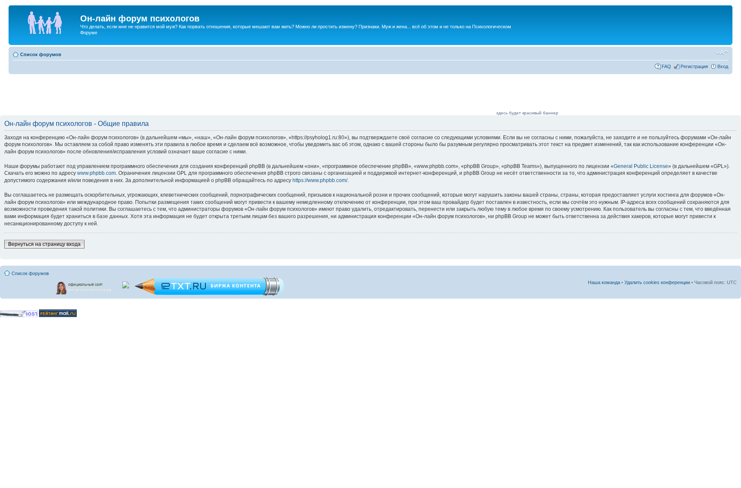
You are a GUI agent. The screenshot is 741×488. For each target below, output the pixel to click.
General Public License (641, 166)
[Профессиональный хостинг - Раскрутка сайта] (19, 315)
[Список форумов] (45, 21)
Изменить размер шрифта (722, 53)
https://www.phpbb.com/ (319, 180)
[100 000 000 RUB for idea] (126, 283)
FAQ (666, 66)
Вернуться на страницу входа (44, 244)
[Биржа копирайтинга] (209, 294)
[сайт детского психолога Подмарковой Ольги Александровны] (84, 286)
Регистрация (694, 66)
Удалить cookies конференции (657, 282)
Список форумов (40, 54)
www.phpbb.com (96, 173)
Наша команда (604, 282)
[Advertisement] (339, 95)
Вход (722, 66)
